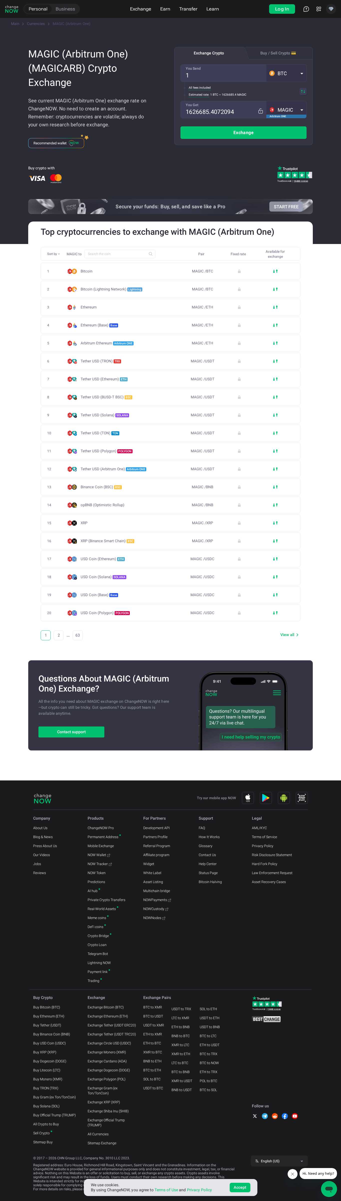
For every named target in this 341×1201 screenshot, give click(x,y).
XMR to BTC (152, 1052)
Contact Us (207, 855)
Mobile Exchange (101, 846)
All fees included (200, 87)
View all (287, 634)
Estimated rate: (199, 94)
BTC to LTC (208, 1036)
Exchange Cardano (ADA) (107, 1061)
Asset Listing (153, 882)
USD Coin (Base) (99, 595)
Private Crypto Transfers (106, 900)
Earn (165, 8)
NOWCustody (153, 909)
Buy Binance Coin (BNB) (51, 1034)
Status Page (208, 873)
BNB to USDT (181, 1090)
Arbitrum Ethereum (107, 343)
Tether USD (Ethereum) (104, 379)
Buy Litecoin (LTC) (46, 1070)
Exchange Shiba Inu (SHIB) (108, 1111)
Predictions (96, 882)
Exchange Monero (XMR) (107, 1052)
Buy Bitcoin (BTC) (46, 1007)
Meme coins (97, 918)
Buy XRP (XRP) (44, 1052)
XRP (84, 523)
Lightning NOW (99, 963)
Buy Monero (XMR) (47, 1079)
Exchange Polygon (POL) (107, 1079)
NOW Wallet (97, 855)
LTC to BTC (179, 1063)
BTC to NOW (209, 1063)
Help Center (208, 864)
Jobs (37, 864)
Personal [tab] (38, 8)
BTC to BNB (180, 1072)
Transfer (188, 8)
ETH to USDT (209, 1045)
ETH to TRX (208, 1072)
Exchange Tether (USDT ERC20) (112, 1025)
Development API (156, 828)
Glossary (205, 846)
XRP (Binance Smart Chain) (107, 541)
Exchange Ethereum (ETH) (108, 1016)
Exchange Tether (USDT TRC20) (112, 1034)
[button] (286, 73)
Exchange (140, 8)
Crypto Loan (97, 945)
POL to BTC (208, 1081)
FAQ (202, 828)
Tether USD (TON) (99, 433)
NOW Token (97, 873)
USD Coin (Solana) (103, 577)
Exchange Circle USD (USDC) (109, 1043)
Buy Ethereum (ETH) (48, 1016)
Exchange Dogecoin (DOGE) (109, 1070)
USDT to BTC (153, 1088)
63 (77, 635)
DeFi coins (95, 927)
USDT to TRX (181, 1009)
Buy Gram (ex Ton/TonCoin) (54, 1097)
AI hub (93, 891)
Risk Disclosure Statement (272, 855)
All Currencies (98, 1134)
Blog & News (43, 837)
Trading (93, 981)
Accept (240, 1187)
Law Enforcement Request (272, 873)
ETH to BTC (152, 1043)
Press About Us (45, 846)
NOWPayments (155, 900)
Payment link (98, 972)
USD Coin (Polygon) (105, 613)
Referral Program (156, 846)
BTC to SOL (208, 1090)
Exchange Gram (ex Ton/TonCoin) (103, 1090)
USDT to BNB (210, 1027)
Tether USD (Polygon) (106, 451)
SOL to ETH (208, 1009)
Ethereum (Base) (99, 325)
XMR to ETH (180, 1054)
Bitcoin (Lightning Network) (111, 289)
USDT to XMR (153, 1025)
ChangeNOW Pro (101, 828)
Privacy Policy (262, 846)
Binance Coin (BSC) (101, 487)
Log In (282, 8)
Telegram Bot (98, 954)
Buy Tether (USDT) (47, 1025)
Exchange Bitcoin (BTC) (106, 1007)
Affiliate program (156, 855)
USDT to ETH (209, 1018)
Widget (148, 864)
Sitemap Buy (43, 1142)
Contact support (71, 731)
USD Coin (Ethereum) (102, 559)
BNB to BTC (180, 1036)
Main (15, 23)
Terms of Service (264, 837)
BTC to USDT (153, 1016)
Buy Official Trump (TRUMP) (54, 1115)
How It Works (209, 837)
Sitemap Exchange (102, 1143)
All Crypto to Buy (46, 1124)
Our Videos (41, 855)
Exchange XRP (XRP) (104, 1102)
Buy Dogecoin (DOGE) (49, 1061)
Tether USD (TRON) (100, 361)
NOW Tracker (98, 864)
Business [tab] (65, 8)
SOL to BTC (152, 1079)
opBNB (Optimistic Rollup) (102, 505)
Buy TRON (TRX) (45, 1088)
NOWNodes (152, 918)
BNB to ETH (152, 1061)
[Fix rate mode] (260, 111)
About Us (40, 828)
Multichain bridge (156, 891)
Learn (212, 8)
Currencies (36, 23)
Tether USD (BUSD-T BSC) (106, 397)
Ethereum (89, 307)
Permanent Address (103, 837)
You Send (193, 68)
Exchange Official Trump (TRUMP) (106, 1122)
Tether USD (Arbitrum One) (113, 469)
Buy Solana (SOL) (46, 1106)
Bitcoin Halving (210, 882)
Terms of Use (166, 1190)
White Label (152, 873)
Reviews (39, 873)
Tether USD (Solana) (104, 415)
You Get (192, 105)
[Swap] (303, 91)
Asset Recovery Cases (269, 882)
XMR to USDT (181, 1081)
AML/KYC (259, 828)
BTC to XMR (152, 1007)
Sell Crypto (41, 1133)
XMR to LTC (180, 1045)
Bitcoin (86, 271)
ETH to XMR (152, 1034)
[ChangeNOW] (11, 9)
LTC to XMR (180, 1018)
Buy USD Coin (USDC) (49, 1043)
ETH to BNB (180, 1027)
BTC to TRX (208, 1054)
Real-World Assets (102, 909)
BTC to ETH (152, 1070)
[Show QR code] (302, 798)
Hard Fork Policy (264, 864)
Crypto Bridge (98, 936)
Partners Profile (155, 837)
